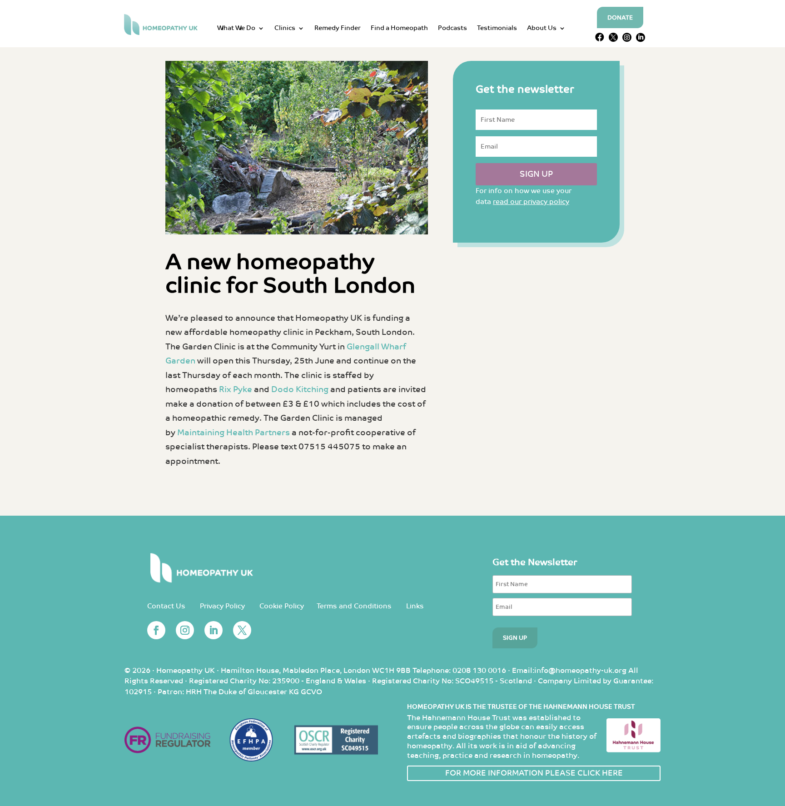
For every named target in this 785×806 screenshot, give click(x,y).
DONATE (620, 18)
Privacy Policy (222, 606)
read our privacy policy (531, 202)
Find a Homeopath (399, 28)
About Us (541, 28)
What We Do (236, 28)
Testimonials (497, 28)
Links (415, 606)
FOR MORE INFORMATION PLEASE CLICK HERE (534, 773)
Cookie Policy (281, 606)
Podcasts (452, 28)
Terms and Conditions (354, 606)
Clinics (284, 28)
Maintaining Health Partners (233, 433)
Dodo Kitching (299, 389)
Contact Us (166, 606)
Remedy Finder (337, 28)
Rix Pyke (235, 389)
